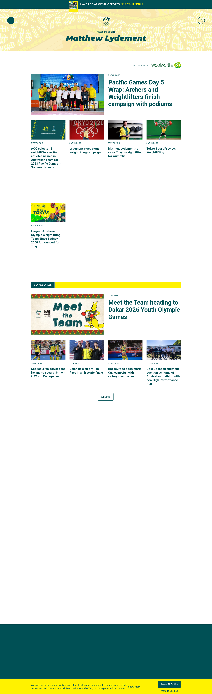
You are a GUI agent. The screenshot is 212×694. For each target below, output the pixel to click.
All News (105, 397)
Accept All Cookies (169, 684)
